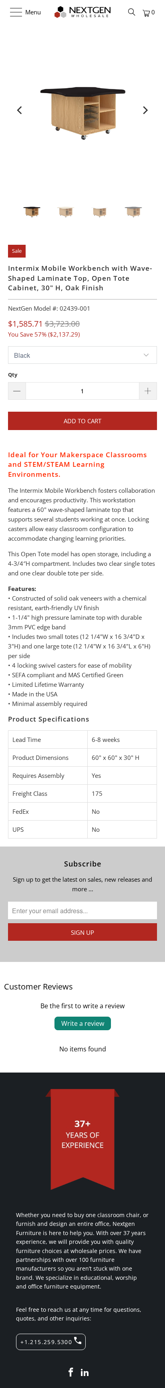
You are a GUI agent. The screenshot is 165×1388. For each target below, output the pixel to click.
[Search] (131, 12)
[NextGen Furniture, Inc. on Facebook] (71, 1372)
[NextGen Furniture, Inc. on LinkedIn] (85, 1372)
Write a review (82, 1023)
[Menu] (12, 12)
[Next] (145, 110)
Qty (12, 374)
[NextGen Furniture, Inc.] (82, 12)
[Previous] (20, 110)
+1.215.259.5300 (46, 1342)
